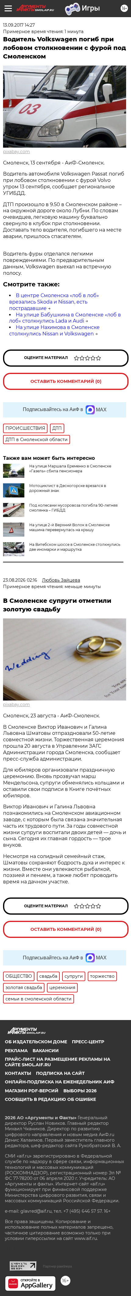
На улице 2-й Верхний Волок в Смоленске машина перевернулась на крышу (69, 527)
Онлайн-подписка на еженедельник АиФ (59, 1082)
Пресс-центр (88, 1042)
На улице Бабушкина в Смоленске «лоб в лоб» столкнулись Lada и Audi (65, 318)
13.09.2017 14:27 (19, 25)
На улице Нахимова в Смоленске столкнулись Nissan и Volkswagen (54, 330)
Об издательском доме (36, 1042)
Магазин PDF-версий (31, 1091)
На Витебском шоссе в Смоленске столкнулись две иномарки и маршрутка (74, 547)
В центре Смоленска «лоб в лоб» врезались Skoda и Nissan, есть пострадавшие (54, 302)
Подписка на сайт (60, 1073)
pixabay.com (16, 151)
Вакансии (46, 1050)
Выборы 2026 (80, 1091)
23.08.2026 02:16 (20, 580)
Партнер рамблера (57, 1266)
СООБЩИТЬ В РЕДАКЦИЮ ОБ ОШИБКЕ (50, 1099)
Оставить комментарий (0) (65, 381)
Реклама (16, 1050)
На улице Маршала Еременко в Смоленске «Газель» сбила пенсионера (70, 468)
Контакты (18, 1073)
